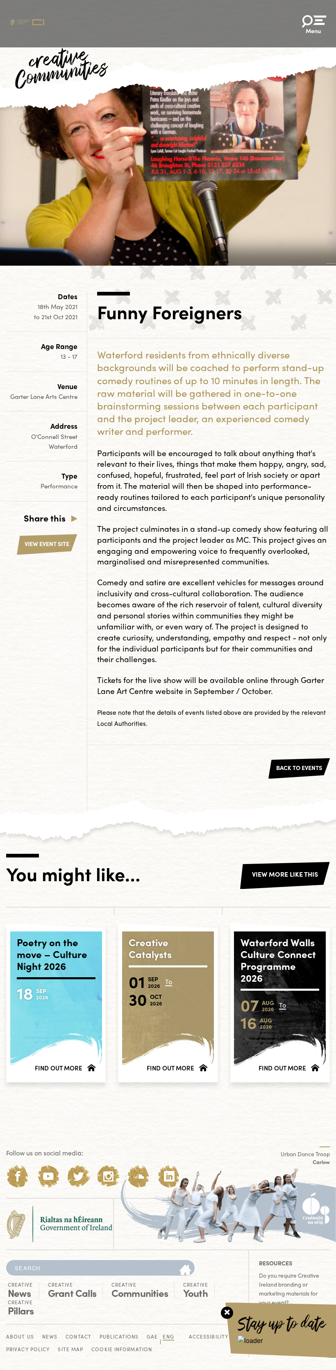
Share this (45, 517)
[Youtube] (48, 1176)
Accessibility (208, 1337)
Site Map (70, 1350)
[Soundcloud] (138, 1176)
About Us (20, 1337)
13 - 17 (69, 356)
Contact (78, 1337)
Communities (139, 1290)
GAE (152, 1337)
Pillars (21, 1308)
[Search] (185, 1270)
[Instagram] (108, 1176)
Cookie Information (121, 1350)
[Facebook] (18, 1176)
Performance (59, 485)
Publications (119, 1337)
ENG (168, 1337)
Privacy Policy (28, 1350)
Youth (195, 1290)
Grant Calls (72, 1290)
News (20, 1290)
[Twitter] (78, 1176)
